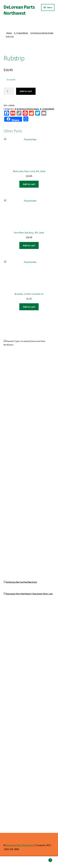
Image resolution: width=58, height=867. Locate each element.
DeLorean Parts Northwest (19, 10)
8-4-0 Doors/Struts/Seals (41, 33)
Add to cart (26, 91)
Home (9, 33)
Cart (45, 859)
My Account (9, 861)
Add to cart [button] (29, 184)
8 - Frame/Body (21, 33)
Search (29, 861)
